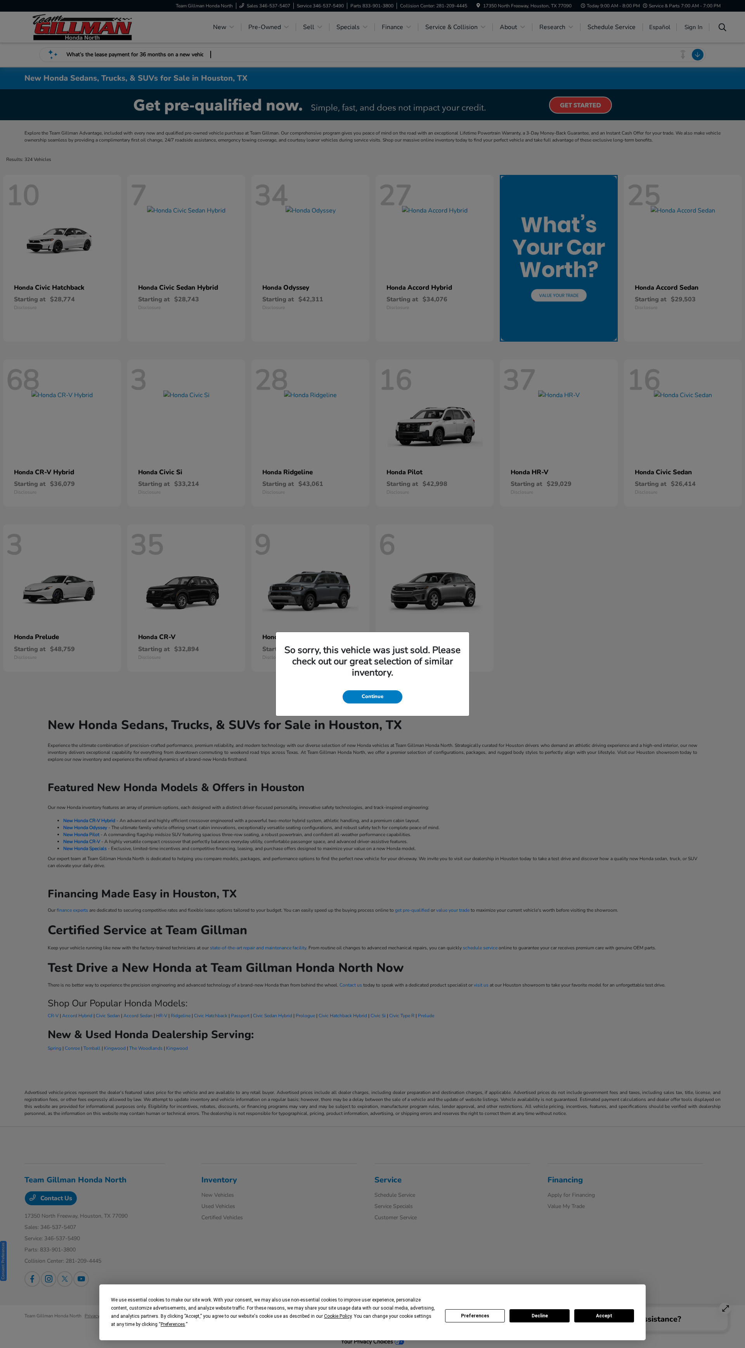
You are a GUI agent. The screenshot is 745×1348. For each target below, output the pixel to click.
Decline (540, 1316)
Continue (372, 696)
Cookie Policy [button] (338, 1316)
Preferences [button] (173, 1324)
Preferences (475, 1316)
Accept (604, 1316)
